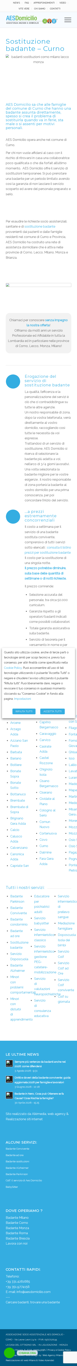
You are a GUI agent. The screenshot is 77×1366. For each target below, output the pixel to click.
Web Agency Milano (52, 1355)
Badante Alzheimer (17, 1167)
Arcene (15, 723)
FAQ (27, 3)
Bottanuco (18, 794)
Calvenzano (19, 848)
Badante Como (17, 1223)
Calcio (14, 830)
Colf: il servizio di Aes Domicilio (24, 1180)
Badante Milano (17, 1218)
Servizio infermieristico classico (44, 935)
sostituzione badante (39, 226)
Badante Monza (17, 1228)
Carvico (45, 740)
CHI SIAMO (39, 8)
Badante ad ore (14, 1155)
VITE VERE (24, 8)
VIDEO (62, 3)
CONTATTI (55, 8)
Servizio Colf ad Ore (63, 968)
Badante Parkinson (17, 1174)
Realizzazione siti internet (24, 1119)
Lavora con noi (16, 1243)
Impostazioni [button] (22, 698)
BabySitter (12, 1186)
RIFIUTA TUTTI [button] (24, 711)
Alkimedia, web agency (49, 1114)
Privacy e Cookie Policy (59, 1350)
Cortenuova (48, 833)
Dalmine (45, 852)
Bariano (15, 758)
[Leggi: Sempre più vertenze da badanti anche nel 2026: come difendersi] (9, 1063)
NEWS (16, 3)
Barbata (16, 752)
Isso (72, 758)
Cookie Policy (13, 667)
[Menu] (65, 20)
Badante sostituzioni (17, 1161)
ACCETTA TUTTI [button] (52, 711)
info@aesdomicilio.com (34, 1292)
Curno (43, 846)
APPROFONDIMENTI (44, 3)
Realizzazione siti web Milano (21, 1360)
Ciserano (45, 792)
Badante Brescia (18, 1238)
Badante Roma (17, 1233)
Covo (43, 840)
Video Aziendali (46, 1360)
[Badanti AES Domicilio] (32, 20)
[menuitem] (16, 3)
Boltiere (16, 765)
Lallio (73, 765)
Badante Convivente (17, 1148)
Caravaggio (47, 734)
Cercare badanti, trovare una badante (33, 1302)
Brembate (17, 800)
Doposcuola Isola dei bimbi (67, 940)
